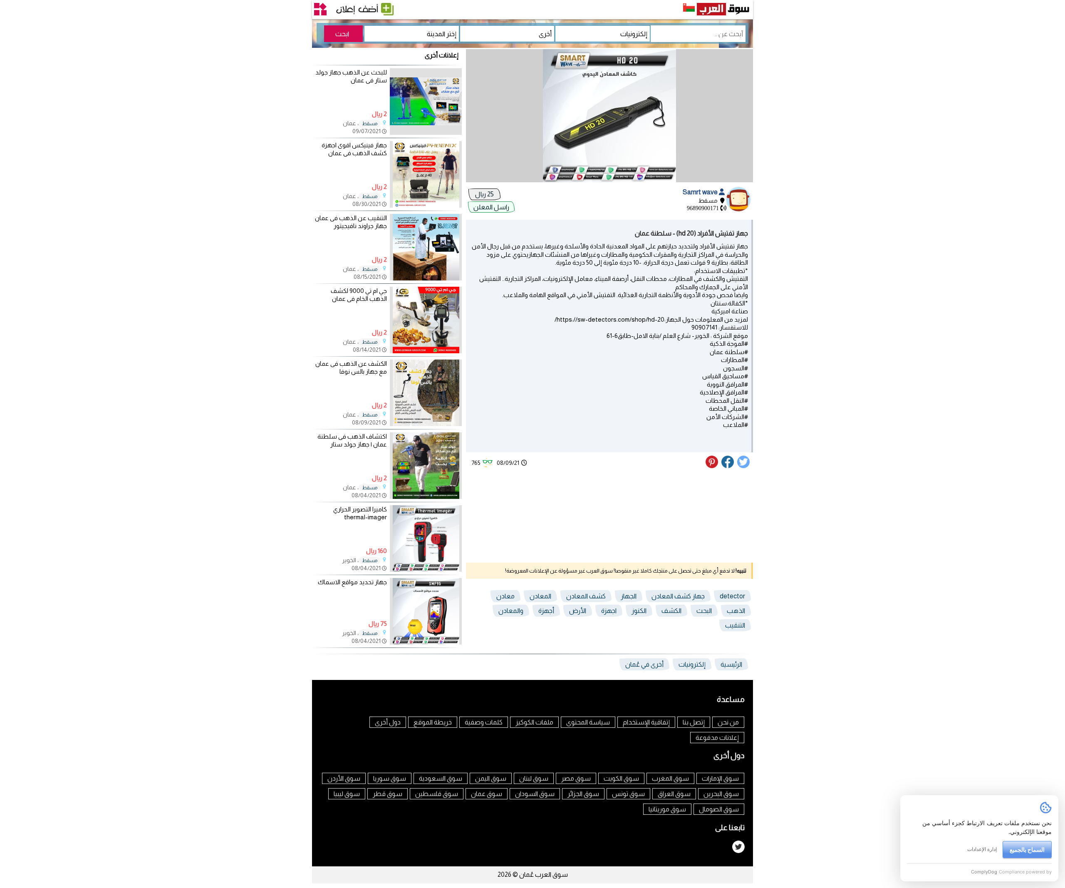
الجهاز (629, 596)
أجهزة (546, 610)
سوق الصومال (719, 809)
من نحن (728, 722)
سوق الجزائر (583, 793)
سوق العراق (674, 793)
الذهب (736, 610)
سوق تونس (628, 793)
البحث (704, 610)
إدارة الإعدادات (982, 849)
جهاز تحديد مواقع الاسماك (352, 581)
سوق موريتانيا (667, 809)
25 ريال (484, 194)
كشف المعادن (586, 596)
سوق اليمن (490, 778)
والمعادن (510, 610)
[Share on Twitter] (744, 466)
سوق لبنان (533, 778)
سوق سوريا (389, 778)
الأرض (577, 610)
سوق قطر (387, 793)
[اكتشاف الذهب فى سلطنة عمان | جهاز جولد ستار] (426, 496)
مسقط (369, 124)
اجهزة (609, 610)
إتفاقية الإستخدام (646, 722)
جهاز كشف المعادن (678, 596)
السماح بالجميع (1027, 849)
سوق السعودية (440, 778)
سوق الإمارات (720, 778)
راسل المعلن (491, 207)
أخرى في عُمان (644, 664)
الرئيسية (731, 664)
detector (732, 596)
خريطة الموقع (433, 722)
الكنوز (639, 610)
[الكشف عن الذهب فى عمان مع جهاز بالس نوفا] (426, 423)
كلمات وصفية (484, 722)
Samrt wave (701, 192)
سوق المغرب (670, 778)
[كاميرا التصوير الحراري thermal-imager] (426, 569)
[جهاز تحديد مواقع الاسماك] (426, 642)
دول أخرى (388, 722)
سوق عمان (486, 793)
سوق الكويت (621, 778)
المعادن (540, 596)
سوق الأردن (343, 778)
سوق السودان (535, 793)
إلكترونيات (692, 664)
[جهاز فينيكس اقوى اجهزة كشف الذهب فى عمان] (426, 205)
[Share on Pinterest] (713, 466)
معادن (505, 596)
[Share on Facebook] (728, 466)
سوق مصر (576, 778)
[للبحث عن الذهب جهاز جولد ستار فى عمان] (426, 132)
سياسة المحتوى (588, 722)
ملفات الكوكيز (534, 722)
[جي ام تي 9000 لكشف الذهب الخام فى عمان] (426, 351)
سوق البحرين (721, 793)
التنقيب (735, 625)
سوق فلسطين (436, 793)
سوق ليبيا (347, 793)
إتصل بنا (694, 722)
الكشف (671, 610)
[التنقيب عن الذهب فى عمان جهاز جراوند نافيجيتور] (426, 278)
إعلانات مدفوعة (717, 737)
